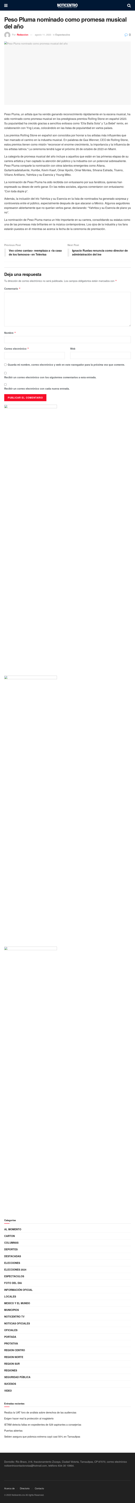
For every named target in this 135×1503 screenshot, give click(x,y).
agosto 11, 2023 (43, 34)
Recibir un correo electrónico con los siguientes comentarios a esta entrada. (50, 377)
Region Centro (14, 1350)
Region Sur (12, 1363)
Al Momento (12, 1229)
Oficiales (10, 1330)
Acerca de (9, 1488)
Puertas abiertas (13, 1430)
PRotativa (11, 1343)
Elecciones (12, 1263)
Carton (9, 1236)
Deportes (11, 1249)
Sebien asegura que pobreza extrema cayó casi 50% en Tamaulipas (42, 1436)
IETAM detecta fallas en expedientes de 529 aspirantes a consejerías (42, 1424)
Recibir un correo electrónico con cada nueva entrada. (37, 388)
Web (72, 348)
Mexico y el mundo (17, 1303)
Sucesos (10, 1383)
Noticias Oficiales (17, 1323)
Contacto (39, 1488)
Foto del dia (13, 1283)
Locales (10, 1296)
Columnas (11, 1242)
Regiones (10, 1370)
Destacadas (12, 1256)
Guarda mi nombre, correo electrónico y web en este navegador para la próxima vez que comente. (66, 364)
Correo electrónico (16, 348)
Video (8, 1390)
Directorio (25, 1488)
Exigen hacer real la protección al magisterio (29, 1418)
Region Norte (13, 1357)
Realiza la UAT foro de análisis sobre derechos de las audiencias (40, 1412)
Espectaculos (62, 34)
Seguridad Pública (17, 1377)
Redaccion (22, 34)
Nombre (10, 332)
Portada (10, 1336)
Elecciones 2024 (15, 1269)
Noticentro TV (14, 1316)
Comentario (12, 288)
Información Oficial (18, 1290)
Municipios (11, 1310)
